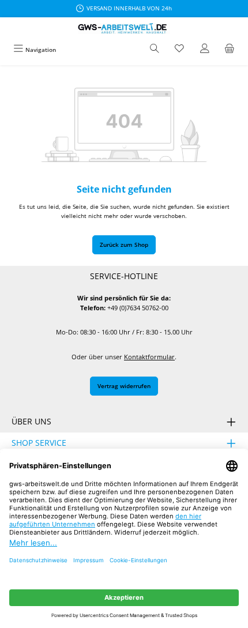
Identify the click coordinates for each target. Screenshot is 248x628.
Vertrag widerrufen (124, 386)
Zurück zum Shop (124, 244)
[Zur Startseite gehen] (124, 28)
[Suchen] (154, 49)
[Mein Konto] (204, 49)
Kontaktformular (149, 356)
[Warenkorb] (229, 49)
